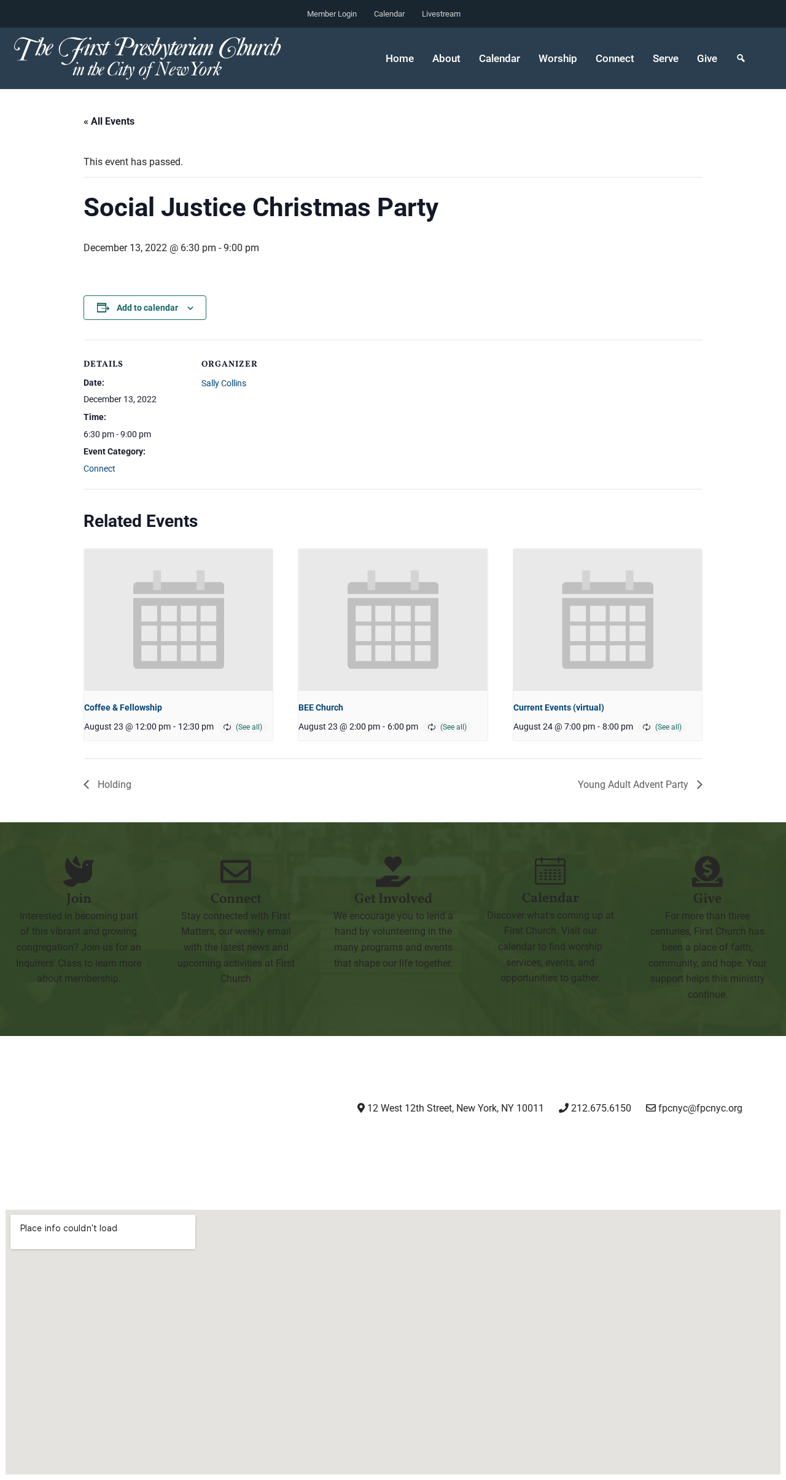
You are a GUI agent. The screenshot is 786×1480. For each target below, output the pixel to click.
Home (400, 58)
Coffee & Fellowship (123, 707)
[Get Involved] (393, 871)
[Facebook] (484, 1142)
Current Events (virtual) (558, 707)
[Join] (78, 871)
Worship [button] (558, 58)
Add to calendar (147, 308)
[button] (740, 58)
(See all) (249, 727)
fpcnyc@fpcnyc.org (700, 1108)
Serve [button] (666, 58)
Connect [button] (615, 58)
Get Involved (393, 899)
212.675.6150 (600, 1108)
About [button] (446, 58)
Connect (99, 468)
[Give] (707, 871)
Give (707, 58)
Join (78, 899)
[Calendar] (550, 870)
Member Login (332, 13)
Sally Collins (223, 383)
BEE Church (320, 707)
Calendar (389, 13)
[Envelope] (610, 1142)
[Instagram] (421, 1142)
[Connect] (235, 871)
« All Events (109, 121)
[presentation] (178, 619)
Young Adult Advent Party (634, 784)
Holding (113, 784)
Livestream (441, 13)
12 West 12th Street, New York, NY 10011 (454, 1108)
